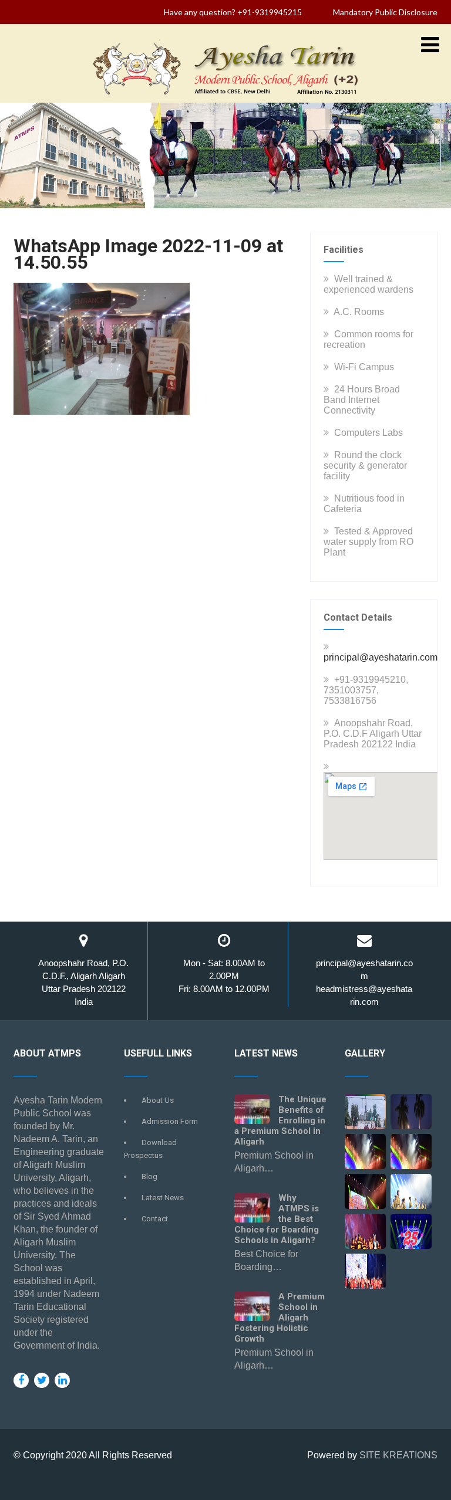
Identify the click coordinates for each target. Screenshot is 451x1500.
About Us (158, 1100)
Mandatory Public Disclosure (385, 12)
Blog (149, 1176)
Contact (155, 1218)
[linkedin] (62, 1380)
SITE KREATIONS (398, 1455)
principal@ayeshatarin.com (380, 657)
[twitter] (41, 1380)
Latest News (163, 1197)
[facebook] (21, 1380)
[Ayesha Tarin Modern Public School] (225, 97)
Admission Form (170, 1121)
